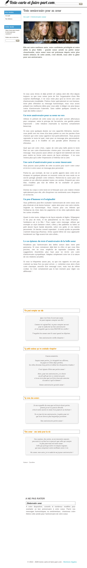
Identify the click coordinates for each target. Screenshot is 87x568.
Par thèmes (8, 19)
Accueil (7, 16)
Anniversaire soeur (38, 17)
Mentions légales (70, 562)
